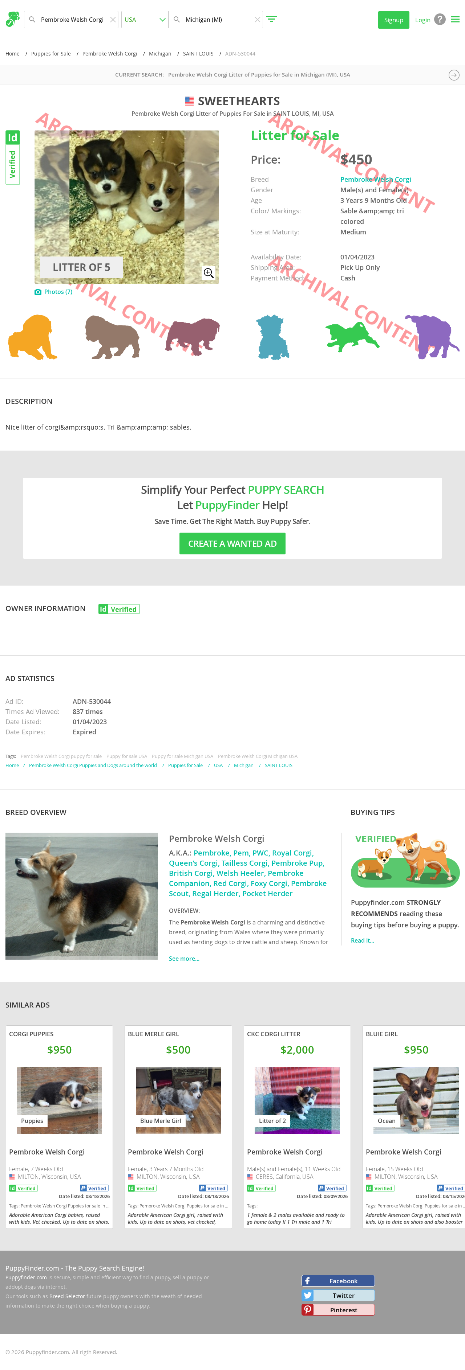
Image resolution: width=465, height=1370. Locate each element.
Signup (393, 20)
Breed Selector (67, 1296)
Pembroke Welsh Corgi (109, 53)
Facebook (343, 1281)
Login (422, 20)
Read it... (362, 940)
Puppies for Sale (51, 53)
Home (12, 53)
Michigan (160, 53)
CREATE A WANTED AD (232, 543)
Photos (58, 292)
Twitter (344, 1295)
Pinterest (343, 1310)
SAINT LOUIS (198, 53)
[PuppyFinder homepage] (12, 19)
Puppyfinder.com (26, 1277)
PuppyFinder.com (32, 1268)
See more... (184, 959)
